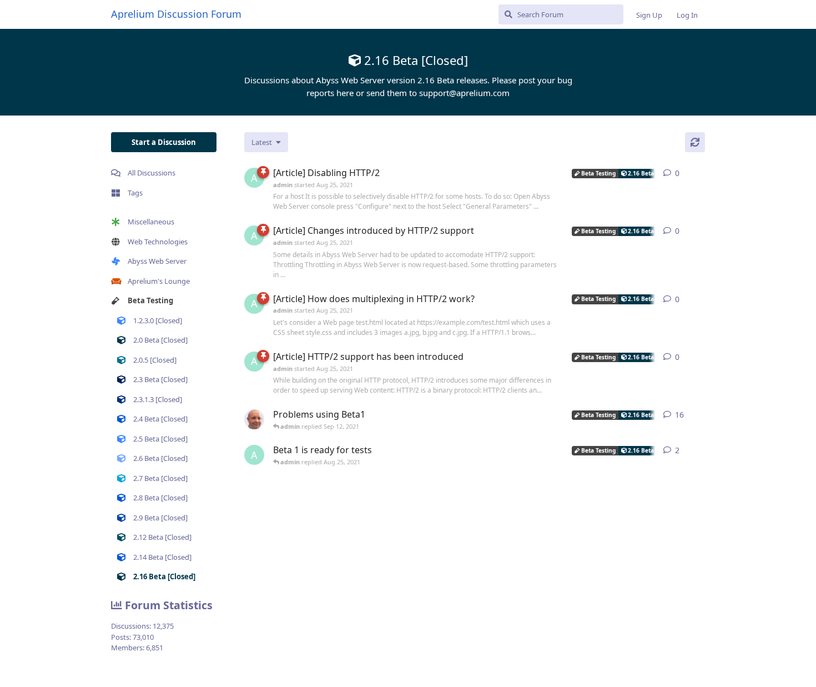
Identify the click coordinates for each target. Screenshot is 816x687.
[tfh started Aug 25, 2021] (254, 419)
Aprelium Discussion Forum (176, 14)
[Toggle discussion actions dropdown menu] (701, 173)
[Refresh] (695, 142)
